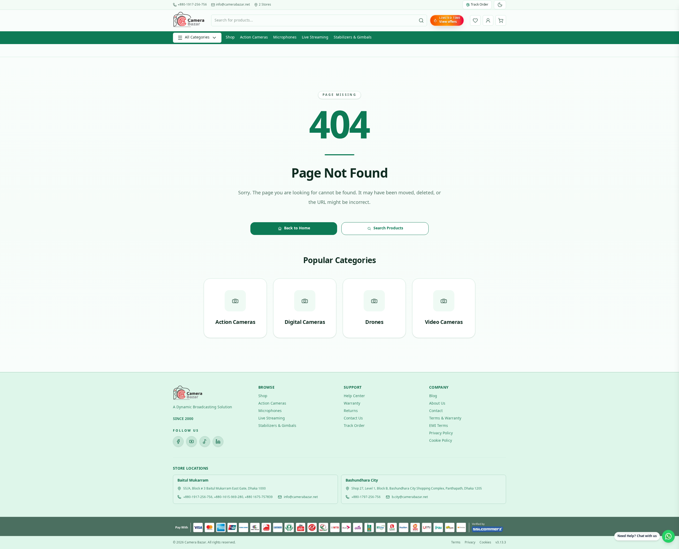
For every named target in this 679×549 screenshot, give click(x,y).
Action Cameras (254, 37)
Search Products (388, 228)
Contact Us (353, 418)
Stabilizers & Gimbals (353, 37)
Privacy (470, 543)
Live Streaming (315, 37)
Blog (433, 396)
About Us (437, 403)
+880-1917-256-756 (192, 5)
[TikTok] (204, 441)
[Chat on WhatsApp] (668, 536)
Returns (351, 411)
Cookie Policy (440, 440)
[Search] (421, 20)
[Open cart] (500, 20)
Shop (230, 37)
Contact (436, 411)
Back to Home (297, 228)
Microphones (285, 37)
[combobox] (319, 20)
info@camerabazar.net (233, 5)
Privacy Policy (441, 433)
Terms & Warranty (445, 418)
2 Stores (265, 5)
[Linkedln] (218, 441)
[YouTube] (191, 441)
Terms (455, 543)
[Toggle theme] (500, 4)
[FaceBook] (178, 441)
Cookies (485, 543)
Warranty (352, 403)
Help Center (354, 396)
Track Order (354, 425)
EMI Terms (438, 425)
